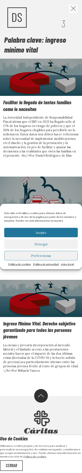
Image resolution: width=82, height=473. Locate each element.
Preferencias (41, 256)
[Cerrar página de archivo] (73, 8)
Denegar (41, 244)
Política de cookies (19, 264)
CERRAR (11, 465)
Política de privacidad (46, 264)
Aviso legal (67, 264)
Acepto (41, 232)
